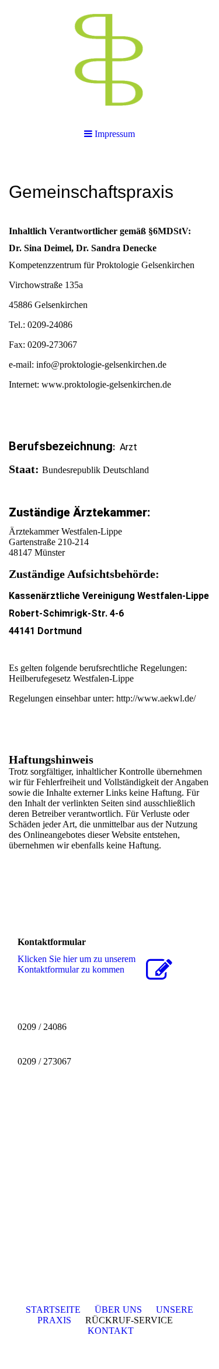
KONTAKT (111, 1331)
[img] (109, 58)
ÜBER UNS (118, 1310)
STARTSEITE (53, 1310)
